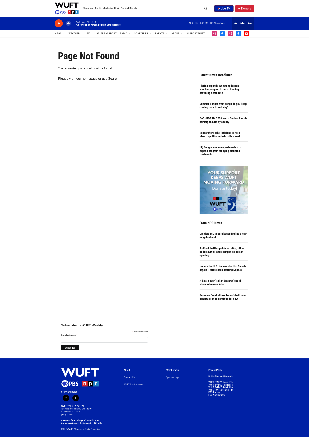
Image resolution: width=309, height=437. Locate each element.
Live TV (225, 8)
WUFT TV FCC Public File (220, 385)
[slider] (73, 23)
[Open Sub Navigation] (64, 33)
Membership (172, 370)
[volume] (68, 23)
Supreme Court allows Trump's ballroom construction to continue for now (223, 297)
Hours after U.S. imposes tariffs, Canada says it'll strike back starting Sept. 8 (223, 268)
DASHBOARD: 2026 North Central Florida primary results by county (223, 120)
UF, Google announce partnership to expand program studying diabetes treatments (220, 151)
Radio (123, 33)
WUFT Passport (107, 33)
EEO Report (214, 392)
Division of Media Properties (87, 429)
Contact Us (129, 377)
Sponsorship (172, 377)
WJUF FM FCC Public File (220, 387)
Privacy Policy (215, 370)
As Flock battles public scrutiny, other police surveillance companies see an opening (222, 252)
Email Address (69, 335)
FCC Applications (216, 395)
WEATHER (74, 33)
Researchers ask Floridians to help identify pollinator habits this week (220, 134)
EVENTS (159, 33)
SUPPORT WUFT (195, 33)
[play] (58, 23)
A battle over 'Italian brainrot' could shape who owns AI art (220, 282)
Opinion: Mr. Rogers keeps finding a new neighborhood (223, 235)
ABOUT (175, 33)
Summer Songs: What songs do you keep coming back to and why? (223, 105)
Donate (246, 8)
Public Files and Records (220, 376)
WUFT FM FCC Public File (220, 382)
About (127, 370)
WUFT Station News (134, 384)
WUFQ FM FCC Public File (220, 390)
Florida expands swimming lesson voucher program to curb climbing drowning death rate (219, 89)
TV (88, 33)
